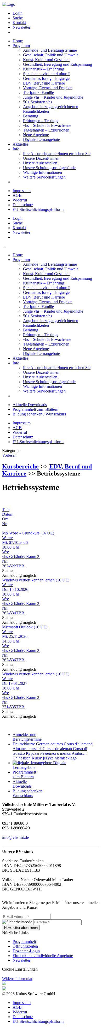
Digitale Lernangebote (41, 139)
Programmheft (24, 941)
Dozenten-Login (26, 951)
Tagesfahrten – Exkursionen (46, 130)
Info (16, 149)
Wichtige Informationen (42, 172)
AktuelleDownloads (22, 783)
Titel (5, 509)
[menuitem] (56, 13)
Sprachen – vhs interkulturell (46, 74)
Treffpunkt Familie (38, 92)
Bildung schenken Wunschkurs (27, 793)
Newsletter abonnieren (21, 928)
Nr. (4, 523)
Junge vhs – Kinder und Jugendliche (53, 97)
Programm (21, 45)
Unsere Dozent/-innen (41, 158)
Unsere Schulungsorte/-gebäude (49, 167)
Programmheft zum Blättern (35, 409)
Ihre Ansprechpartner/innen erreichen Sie (56, 153)
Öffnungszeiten (25, 946)
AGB (17, 195)
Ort (5, 519)
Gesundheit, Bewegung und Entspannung (57, 64)
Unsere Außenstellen (40, 163)
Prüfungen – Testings (40, 120)
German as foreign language (46, 78)
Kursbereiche (20, 466)
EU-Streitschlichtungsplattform (38, 209)
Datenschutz (23, 205)
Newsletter (21, 27)
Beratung (30, 116)
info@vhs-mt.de (15, 837)
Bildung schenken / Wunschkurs (39, 414)
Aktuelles (20, 144)
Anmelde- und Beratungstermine (50, 50)
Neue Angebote (36, 135)
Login (17, 13)
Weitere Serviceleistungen (44, 177)
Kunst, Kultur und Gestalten (46, 59)
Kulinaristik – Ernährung (43, 69)
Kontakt (19, 22)
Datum (7, 514)
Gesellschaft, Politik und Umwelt (50, 55)
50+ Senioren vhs (37, 102)
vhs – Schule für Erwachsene (47, 125)
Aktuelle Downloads (30, 404)
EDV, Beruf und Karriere (44, 83)
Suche (18, 18)
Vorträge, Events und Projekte (47, 88)
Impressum (22, 190)
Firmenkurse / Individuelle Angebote (43, 955)
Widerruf (20, 200)
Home (18, 41)
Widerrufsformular (17, 978)
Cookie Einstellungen (20, 969)
